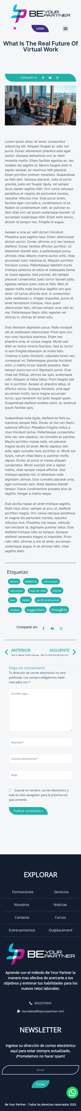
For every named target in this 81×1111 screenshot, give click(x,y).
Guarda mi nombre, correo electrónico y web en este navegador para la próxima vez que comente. (39, 795)
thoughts (59, 609)
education (16, 591)
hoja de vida (38, 591)
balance (31, 581)
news (26, 600)
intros (56, 590)
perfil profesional (48, 600)
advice (14, 581)
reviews (15, 610)
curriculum (50, 581)
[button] (65, 28)
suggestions (36, 609)
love (12, 600)
